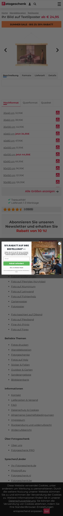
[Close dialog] (59, 243)
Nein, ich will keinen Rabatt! (16, 267)
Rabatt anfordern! (16, 263)
